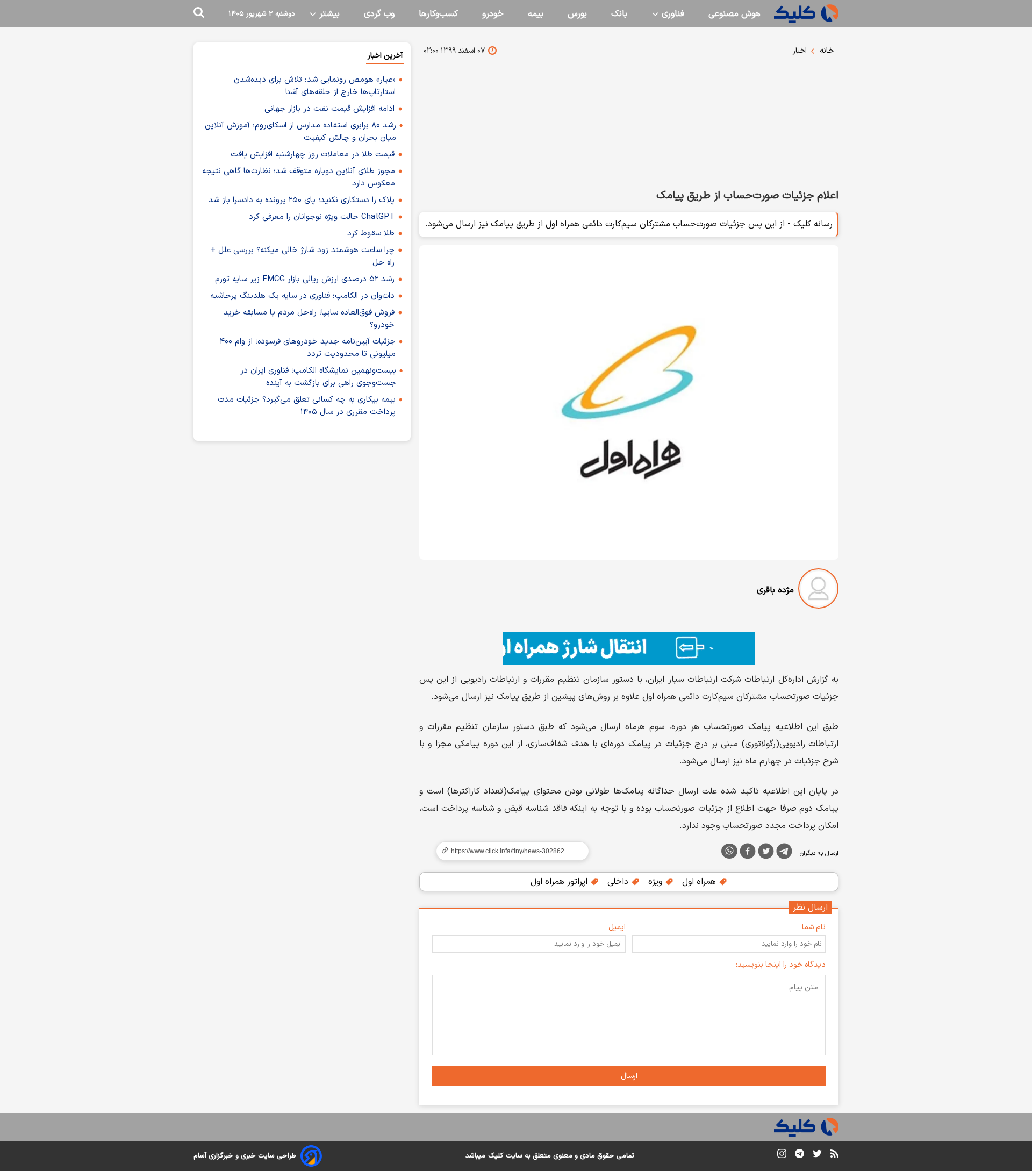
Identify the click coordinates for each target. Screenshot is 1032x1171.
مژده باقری (775, 590)
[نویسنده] (818, 590)
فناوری (671, 14)
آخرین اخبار (385, 55)
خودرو (493, 14)
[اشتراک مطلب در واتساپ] (729, 851)
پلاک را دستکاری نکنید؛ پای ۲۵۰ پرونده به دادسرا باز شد (302, 200)
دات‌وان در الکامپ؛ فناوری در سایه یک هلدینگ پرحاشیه (302, 296)
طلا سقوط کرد (371, 233)
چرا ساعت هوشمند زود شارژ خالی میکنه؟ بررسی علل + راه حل (303, 256)
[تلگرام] (784, 853)
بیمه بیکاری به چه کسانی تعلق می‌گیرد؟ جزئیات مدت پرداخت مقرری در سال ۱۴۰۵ (307, 406)
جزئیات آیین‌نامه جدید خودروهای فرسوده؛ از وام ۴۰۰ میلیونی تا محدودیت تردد (308, 347)
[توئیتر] (766, 853)
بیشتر (328, 14)
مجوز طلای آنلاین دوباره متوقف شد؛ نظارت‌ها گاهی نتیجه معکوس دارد (298, 177)
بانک (619, 14)
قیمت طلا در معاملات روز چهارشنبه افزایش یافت (313, 154)
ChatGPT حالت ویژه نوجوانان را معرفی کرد (322, 217)
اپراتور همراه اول (560, 881)
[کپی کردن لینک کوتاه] (508, 851)
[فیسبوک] (748, 853)
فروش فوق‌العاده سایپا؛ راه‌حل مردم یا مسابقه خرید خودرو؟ (309, 318)
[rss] (834, 1155)
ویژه (656, 881)
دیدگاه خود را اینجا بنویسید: (781, 964)
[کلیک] (806, 13)
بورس (577, 14)
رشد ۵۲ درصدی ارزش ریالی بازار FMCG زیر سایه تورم (305, 279)
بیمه (535, 14)
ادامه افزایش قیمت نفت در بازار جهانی (329, 109)
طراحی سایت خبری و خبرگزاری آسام (245, 1156)
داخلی (619, 881)
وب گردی (379, 14)
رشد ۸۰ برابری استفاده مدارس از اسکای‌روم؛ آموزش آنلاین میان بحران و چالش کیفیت (300, 131)
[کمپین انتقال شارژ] (628, 648)
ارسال (629, 1076)
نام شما (814, 927)
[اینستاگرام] (781, 1155)
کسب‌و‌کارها (438, 14)
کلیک (495, 1156)
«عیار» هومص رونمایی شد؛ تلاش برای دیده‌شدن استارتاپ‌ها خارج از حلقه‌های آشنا (315, 86)
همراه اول (700, 881)
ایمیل (617, 927)
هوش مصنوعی (734, 14)
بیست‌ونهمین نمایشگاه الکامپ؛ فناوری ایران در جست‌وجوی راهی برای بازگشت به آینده (318, 377)
